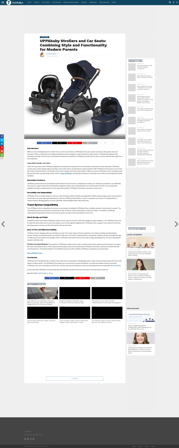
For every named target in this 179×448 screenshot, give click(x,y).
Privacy (147, 446)
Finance (84, 2)
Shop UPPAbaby (66, 173)
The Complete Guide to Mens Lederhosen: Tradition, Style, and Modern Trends (73, 321)
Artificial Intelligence (71, 2)
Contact (140, 446)
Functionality (43, 273)
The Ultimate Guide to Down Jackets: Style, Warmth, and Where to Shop (106, 321)
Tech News (45, 2)
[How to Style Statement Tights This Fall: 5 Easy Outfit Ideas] (42, 316)
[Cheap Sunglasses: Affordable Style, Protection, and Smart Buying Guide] (74, 296)
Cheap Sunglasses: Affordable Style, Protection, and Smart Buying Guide (71, 302)
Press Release (104, 2)
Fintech (36, 2)
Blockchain (56, 2)
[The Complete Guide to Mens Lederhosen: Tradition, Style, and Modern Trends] (74, 316)
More (114, 2)
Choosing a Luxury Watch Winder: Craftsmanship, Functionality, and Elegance (106, 302)
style (51, 273)
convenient (117, 265)
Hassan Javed (52, 53)
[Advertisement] (89, 19)
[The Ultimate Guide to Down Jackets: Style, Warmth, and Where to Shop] (107, 316)
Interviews (93, 2)
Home (29, 2)
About (134, 446)
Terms (153, 446)
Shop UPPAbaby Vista (34, 253)
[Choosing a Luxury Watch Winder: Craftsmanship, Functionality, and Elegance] (107, 296)
